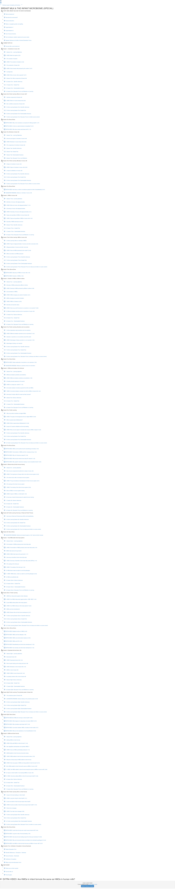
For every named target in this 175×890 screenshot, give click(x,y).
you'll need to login (93, 884)
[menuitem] (1, 3)
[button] (1, 1)
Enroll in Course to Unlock (87, 886)
